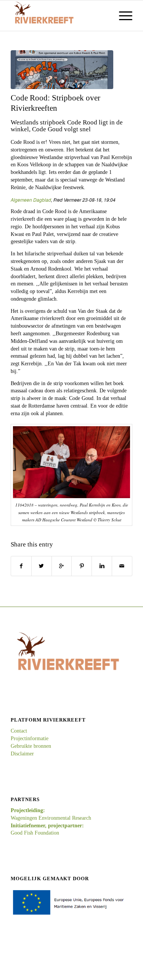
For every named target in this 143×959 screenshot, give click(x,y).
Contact (19, 731)
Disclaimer (22, 754)
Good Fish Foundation (35, 833)
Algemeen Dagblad (31, 199)
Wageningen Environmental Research (51, 818)
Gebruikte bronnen (31, 746)
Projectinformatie (29, 738)
